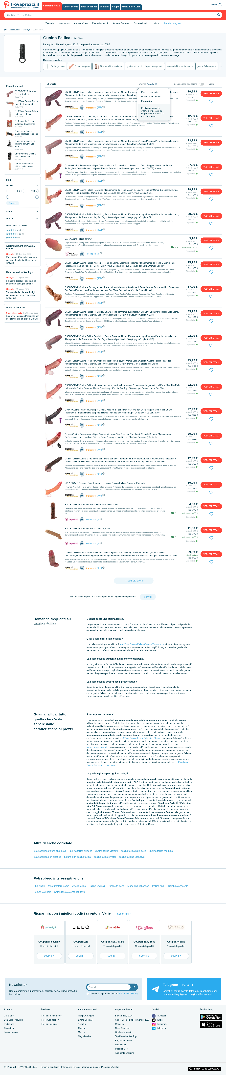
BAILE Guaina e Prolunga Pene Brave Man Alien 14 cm (91, 504)
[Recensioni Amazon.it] (91, 108)
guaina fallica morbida (161, 850)
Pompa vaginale (42, 891)
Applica (12, 203)
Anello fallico (79, 885)
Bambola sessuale (178, 885)
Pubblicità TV (121, 1049)
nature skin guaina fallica (77, 856)
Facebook (161, 1015)
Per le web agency (50, 1020)
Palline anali (158, 885)
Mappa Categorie (86, 1015)
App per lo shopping (124, 1053)
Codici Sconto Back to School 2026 (132, 1020)
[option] (154, 112)
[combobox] (12, 15)
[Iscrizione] (135, 987)
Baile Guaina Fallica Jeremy (78, 239)
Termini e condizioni (50, 1067)
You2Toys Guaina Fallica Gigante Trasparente (142, 644)
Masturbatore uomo (58, 885)
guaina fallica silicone (80, 850)
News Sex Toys (122, 1028)
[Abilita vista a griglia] (220, 84)
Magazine (119, 1024)
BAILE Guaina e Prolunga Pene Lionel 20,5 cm (87, 528)
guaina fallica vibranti (106, 850)
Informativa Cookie (91, 1067)
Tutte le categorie (172, 23)
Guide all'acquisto (123, 1032)
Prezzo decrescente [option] (150, 96)
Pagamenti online (123, 1040)
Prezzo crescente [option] (149, 92)
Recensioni (120, 1044)
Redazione (9, 1024)
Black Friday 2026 (124, 1015)
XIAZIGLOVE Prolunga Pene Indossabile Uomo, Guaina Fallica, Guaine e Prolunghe (105, 483)
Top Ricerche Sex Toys (126, 1036)
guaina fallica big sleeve (133, 850)
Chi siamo (9, 1015)
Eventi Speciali (85, 1020)
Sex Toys (26, 30)
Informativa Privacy (128, 993)
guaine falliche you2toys (132, 856)
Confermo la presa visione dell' (114, 993)
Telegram (161, 1028)
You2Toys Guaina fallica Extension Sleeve (140, 738)
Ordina (142, 84)
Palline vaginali (97, 885)
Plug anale (39, 885)
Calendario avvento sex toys (69, 891)
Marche (81, 1032)
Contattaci (9, 1028)
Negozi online (84, 1036)
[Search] (218, 15)
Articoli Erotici (14, 30)
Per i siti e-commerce (51, 1015)
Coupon (81, 1028)
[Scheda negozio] (71, 107)
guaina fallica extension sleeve (50, 850)
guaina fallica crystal (105, 856)
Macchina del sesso (138, 885)
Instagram (161, 1024)
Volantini (82, 1024)
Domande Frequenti (13, 1020)
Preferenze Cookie (110, 1067)
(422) (99, 107)
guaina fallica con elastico (47, 856)
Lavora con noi (11, 1032)
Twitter (159, 1020)
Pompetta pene (116, 885)
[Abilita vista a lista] (216, 84)
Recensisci (91, 254)
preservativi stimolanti (97, 747)
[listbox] (153, 104)
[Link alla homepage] (5, 29)
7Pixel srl (11, 1067)
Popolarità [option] (146, 101)
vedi (210, 93)
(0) (98, 254)
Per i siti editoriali (49, 1024)
